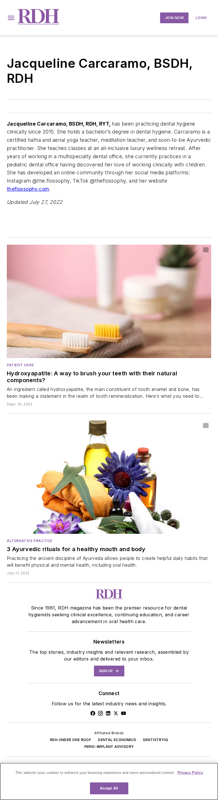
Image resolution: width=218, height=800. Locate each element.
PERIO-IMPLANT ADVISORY (109, 746)
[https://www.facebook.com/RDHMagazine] (93, 713)
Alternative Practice (30, 541)
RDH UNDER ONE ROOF (70, 740)
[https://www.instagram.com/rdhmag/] (100, 713)
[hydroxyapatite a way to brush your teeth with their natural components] (109, 301)
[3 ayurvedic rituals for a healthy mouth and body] (109, 477)
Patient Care (20, 365)
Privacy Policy (190, 773)
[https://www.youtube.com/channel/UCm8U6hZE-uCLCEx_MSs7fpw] (123, 713)
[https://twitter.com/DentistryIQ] (116, 713)
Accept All (109, 788)
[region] (109, 781)
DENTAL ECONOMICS (117, 740)
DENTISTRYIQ (155, 740)
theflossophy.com (28, 189)
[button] (11, 18)
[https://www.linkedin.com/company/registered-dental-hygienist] (108, 713)
